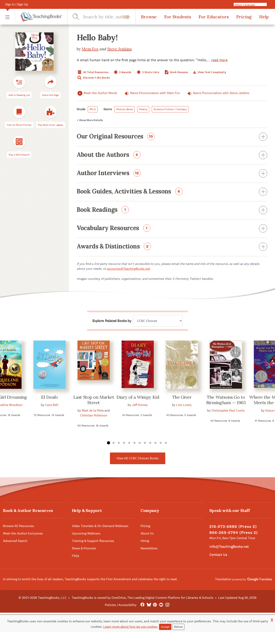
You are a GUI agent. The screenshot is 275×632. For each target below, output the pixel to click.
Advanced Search (15, 541)
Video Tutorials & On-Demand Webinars (100, 526)
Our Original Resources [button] (115, 136)
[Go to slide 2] (114, 443)
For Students (177, 17)
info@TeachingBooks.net (229, 546)
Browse (149, 17)
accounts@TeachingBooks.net (128, 269)
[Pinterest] (155, 605)
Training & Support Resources (93, 541)
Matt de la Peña (93, 410)
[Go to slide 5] (129, 443)
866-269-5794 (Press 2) (233, 532)
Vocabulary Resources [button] (112, 228)
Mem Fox (90, 48)
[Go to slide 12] (166, 443)
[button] (7, 16)
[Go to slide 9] (150, 443)
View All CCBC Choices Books (138, 458)
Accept (165, 627)
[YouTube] (161, 605)
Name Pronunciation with (155, 93)
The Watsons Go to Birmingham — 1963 (226, 400)
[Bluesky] (148, 605)
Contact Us (218, 554)
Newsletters (149, 548)
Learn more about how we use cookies (130, 627)
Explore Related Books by (111, 321)
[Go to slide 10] (155, 443)
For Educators (213, 17)
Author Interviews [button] (108, 173)
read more (219, 60)
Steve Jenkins (119, 48)
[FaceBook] (142, 605)
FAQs (75, 556)
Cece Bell (51, 405)
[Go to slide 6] (134, 443)
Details (90, 120)
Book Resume (178, 72)
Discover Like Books (96, 78)
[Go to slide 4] (124, 443)
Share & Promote (84, 548)
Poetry (143, 109)
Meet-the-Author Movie (100, 93)
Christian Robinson (93, 415)
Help (264, 17)
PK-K (93, 109)
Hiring (145, 541)
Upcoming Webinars (86, 533)
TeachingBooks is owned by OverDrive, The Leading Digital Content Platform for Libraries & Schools (142, 598)
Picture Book (124, 109)
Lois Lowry (184, 405)
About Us (147, 533)
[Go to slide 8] (145, 443)
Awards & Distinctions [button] (113, 246)
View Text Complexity (211, 72)
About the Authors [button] (107, 155)
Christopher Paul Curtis (228, 410)
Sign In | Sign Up (16, 4)
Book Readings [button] (101, 210)
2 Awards (125, 72)
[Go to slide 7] (140, 443)
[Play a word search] (19, 142)
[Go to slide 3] (119, 443)
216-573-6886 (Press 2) (233, 526)
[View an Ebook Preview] (19, 112)
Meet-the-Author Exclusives (23, 533)
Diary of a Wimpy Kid (137, 397)
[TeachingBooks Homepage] (38, 17)
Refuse (178, 627)
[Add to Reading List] (19, 82)
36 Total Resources (95, 72)
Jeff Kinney (140, 405)
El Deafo (49, 397)
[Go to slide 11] (161, 443)
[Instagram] (167, 605)
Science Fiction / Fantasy (170, 109)
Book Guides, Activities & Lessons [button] (128, 191)
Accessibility (127, 605)
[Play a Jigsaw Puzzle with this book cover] (50, 112)
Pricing (244, 17)
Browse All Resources (18, 526)
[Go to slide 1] (108, 443)
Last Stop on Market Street (93, 400)
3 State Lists (150, 72)
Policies (110, 605)
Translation (223, 579)
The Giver (182, 397)
